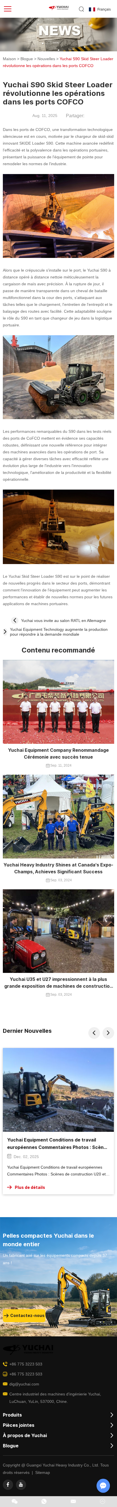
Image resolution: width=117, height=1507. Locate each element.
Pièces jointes (18, 1425)
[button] (94, 1033)
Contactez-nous (27, 1315)
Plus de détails (29, 1187)
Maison (9, 58)
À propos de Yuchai (25, 1435)
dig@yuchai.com (24, 1384)
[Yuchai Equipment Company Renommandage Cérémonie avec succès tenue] (58, 702)
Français (104, 9)
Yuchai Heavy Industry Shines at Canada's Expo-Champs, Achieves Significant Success (58, 868)
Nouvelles (46, 58)
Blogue (26, 58)
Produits (12, 1415)
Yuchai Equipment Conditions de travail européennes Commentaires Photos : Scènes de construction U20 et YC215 (58, 1147)
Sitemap (42, 1472)
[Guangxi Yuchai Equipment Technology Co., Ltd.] (58, 9)
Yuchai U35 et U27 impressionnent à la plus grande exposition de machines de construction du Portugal (58, 982)
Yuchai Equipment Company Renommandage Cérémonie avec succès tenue (58, 753)
